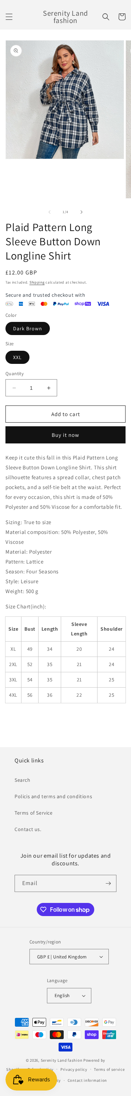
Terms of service (109, 1069)
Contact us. (28, 829)
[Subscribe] (108, 883)
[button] (9, 17)
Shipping (37, 282)
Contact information (87, 1080)
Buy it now (65, 434)
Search (23, 780)
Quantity (14, 373)
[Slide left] (49, 212)
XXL (17, 357)
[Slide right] (82, 212)
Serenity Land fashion (62, 1060)
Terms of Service (34, 812)
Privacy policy (73, 1069)
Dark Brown (27, 328)
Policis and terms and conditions (53, 796)
